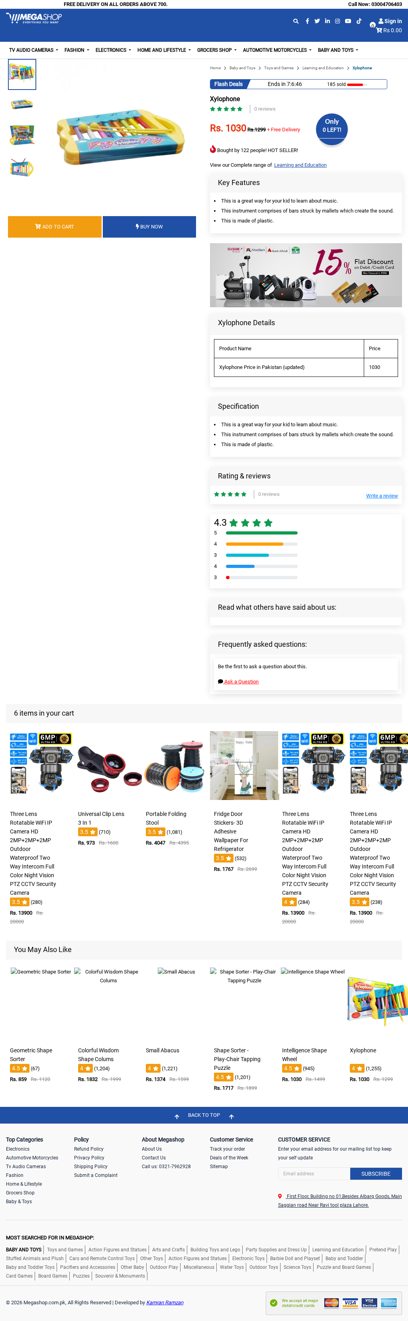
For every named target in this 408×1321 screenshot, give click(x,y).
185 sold (336, 84)
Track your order (227, 1149)
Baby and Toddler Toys (30, 1267)
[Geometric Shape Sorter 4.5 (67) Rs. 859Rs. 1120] (40, 1037)
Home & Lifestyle (24, 1184)
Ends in (277, 84)
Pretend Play (383, 1250)
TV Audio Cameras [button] (32, 50)
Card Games (19, 1276)
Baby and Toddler (344, 1258)
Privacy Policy (89, 1158)
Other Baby (132, 1267)
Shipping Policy (91, 1166)
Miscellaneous (199, 1267)
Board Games (52, 1276)
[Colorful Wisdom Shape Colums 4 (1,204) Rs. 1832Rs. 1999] (108, 1037)
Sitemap (219, 1166)
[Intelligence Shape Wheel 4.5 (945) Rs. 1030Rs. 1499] (312, 1037)
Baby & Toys (19, 1201)
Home (215, 68)
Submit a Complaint (96, 1175)
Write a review (382, 496)
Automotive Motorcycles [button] (275, 50)
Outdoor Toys (263, 1267)
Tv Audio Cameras (26, 1166)
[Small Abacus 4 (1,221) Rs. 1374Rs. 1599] (176, 1037)
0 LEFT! (332, 130)
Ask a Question (241, 682)
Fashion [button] (75, 50)
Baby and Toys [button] (336, 50)
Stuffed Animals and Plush (35, 1258)
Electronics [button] (112, 50)
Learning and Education (323, 68)
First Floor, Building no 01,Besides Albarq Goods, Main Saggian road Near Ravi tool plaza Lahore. (340, 1201)
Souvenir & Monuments (120, 1276)
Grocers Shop (20, 1193)
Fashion (15, 1175)
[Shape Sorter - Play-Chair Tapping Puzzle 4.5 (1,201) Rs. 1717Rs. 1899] (244, 1037)
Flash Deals (228, 84)
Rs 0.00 (392, 30)
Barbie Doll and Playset (295, 1258)
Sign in (392, 21)
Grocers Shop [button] (215, 50)
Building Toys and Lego (215, 1250)
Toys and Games (279, 68)
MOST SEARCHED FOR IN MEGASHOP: (50, 1238)
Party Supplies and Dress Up (276, 1250)
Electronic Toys (248, 1258)
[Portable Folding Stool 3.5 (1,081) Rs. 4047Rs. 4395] (176, 801)
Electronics (17, 1149)
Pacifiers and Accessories (87, 1267)
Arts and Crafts (168, 1250)
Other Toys (151, 1258)
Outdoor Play (164, 1267)
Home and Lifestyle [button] (162, 50)
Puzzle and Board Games (344, 1267)
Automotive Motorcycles (32, 1158)
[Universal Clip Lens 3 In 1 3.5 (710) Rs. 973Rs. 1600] (108, 801)
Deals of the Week (229, 1158)
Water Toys (232, 1267)
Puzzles (81, 1276)
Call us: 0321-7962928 (166, 1166)
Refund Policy (89, 1149)
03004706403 (386, 4)
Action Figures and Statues (117, 1250)
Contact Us (154, 1158)
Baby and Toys (242, 68)
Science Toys (297, 1267)
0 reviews (265, 109)
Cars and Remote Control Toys (102, 1258)
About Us (152, 1149)
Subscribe (375, 1174)
